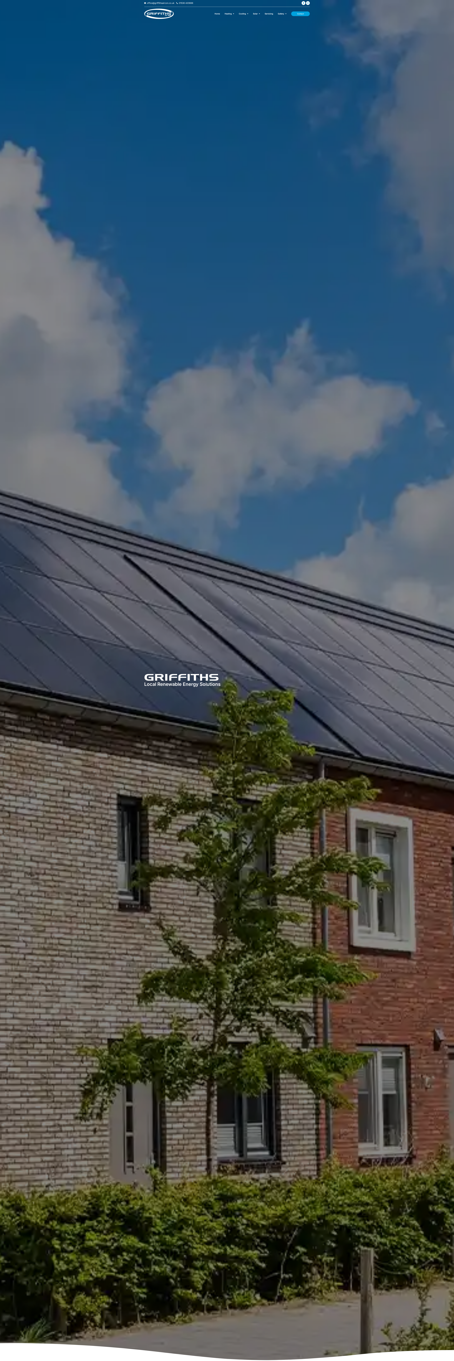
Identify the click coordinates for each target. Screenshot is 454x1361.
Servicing (269, 14)
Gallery (281, 14)
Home (217, 14)
